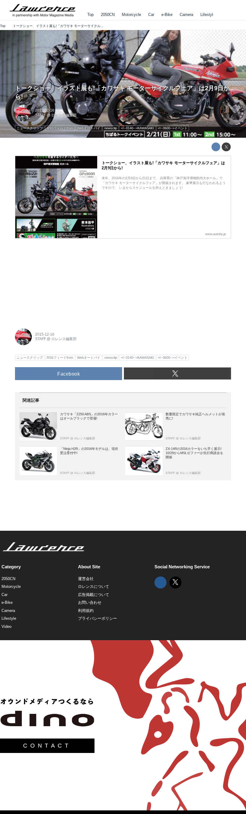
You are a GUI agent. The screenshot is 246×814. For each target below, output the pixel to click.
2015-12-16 (44, 110)
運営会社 (86, 578)
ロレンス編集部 (63, 115)
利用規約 (86, 610)
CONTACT (47, 745)
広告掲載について (93, 594)
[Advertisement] (60, 280)
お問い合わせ (89, 602)
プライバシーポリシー (97, 618)
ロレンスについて (93, 586)
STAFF (40, 115)
